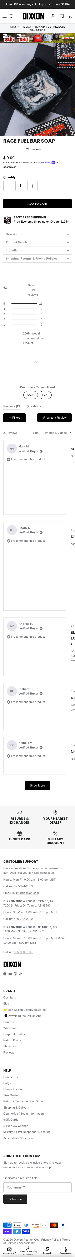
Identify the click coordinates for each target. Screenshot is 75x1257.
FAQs (12, 872)
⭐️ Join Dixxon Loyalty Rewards (24, 1009)
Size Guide (10, 1095)
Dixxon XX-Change (15, 1125)
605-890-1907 (23, 952)
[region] (37, 362)
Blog (6, 1003)
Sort (35, 432)
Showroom (10, 1046)
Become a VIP (9, 1253)
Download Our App (28, 1253)
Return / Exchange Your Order (23, 1101)
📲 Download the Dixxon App (22, 1015)
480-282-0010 (23, 918)
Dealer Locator (13, 1089)
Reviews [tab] (12, 407)
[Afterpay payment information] (10, 167)
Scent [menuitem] (30, 395)
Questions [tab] (33, 407)
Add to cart (38, 203)
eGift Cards (10, 1119)
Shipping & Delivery (16, 1107)
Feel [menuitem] (45, 395)
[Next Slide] (48, 362)
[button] (13, 16)
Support (47, 1253)
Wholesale (10, 1028)
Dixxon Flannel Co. (26, 1239)
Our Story (9, 997)
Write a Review (59, 419)
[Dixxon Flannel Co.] (33, 16)
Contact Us (10, 1077)
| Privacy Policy (50, 1239)
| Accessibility (26, 1243)
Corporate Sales (14, 1034)
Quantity (9, 177)
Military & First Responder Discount (26, 1131)
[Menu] (4, 16)
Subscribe (15, 1199)
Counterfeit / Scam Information (23, 1113)
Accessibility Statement (18, 1138)
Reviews (8, 1052)
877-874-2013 (23, 886)
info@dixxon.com (27, 892)
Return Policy (12, 1040)
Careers (8, 1022)
